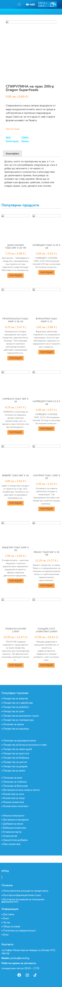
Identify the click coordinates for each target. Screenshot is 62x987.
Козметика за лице (14, 798)
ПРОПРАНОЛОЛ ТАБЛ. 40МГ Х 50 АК (15, 320)
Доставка (8, 914)
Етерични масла (12, 832)
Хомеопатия (10, 836)
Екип (6, 918)
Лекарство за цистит (15, 762)
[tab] (12, 154)
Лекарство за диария (15, 766)
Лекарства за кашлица (16, 728)
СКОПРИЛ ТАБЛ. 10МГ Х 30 (46, 477)
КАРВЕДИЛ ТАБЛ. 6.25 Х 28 (46, 247)
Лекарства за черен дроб (17, 749)
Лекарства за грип (13, 711)
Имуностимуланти (13, 815)
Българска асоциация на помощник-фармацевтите (23, 900)
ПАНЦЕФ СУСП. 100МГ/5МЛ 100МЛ (46, 630)
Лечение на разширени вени (19, 740)
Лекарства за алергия (15, 698)
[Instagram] (27, 975)
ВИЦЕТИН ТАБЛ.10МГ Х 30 (15, 549)
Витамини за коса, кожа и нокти (21, 790)
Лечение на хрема (13, 724)
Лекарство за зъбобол (16, 707)
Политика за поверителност (19, 930)
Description (12, 153)
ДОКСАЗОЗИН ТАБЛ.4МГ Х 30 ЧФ (15, 247)
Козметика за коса (13, 794)
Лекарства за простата (16, 753)
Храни (25, 141)
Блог (6, 934)
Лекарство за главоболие (18, 703)
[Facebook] (19, 975)
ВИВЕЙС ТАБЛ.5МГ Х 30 (15, 475)
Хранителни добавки (15, 840)
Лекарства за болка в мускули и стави (25, 744)
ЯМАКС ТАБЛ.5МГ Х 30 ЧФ (46, 553)
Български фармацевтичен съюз (22, 895)
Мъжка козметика (13, 802)
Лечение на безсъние (15, 786)
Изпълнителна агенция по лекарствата (25, 891)
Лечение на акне (12, 777)
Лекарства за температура (18, 720)
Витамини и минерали (16, 819)
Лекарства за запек (14, 770)
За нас (6, 922)
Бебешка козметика (14, 828)
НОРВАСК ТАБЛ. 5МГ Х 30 (16, 400)
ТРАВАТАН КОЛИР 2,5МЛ (15, 630)
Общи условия (11, 926)
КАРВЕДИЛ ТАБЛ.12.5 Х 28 (46, 403)
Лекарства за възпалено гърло (21, 715)
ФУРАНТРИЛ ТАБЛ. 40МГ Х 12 (46, 320)
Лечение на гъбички (15, 782)
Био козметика (11, 844)
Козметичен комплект (16, 806)
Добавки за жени (13, 823)
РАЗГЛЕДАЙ (15, 275)
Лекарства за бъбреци (16, 757)
